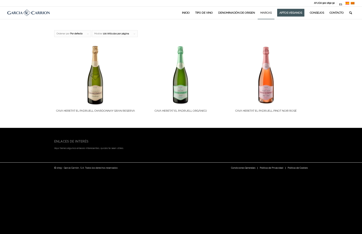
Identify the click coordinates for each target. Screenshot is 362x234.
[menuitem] (324, 3)
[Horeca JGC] (28, 12)
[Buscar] (350, 12)
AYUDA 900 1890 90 (324, 3)
